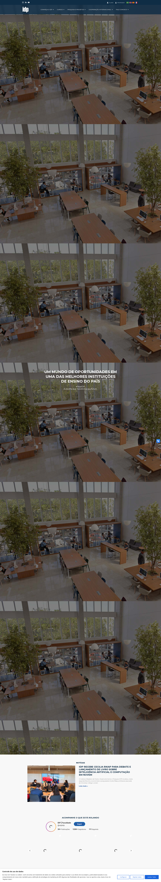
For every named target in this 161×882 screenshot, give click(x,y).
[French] (136, 2)
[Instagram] (23, 2)
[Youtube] (29, 2)
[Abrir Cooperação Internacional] (112, 10)
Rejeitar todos (137, 877)
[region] (80, 875)
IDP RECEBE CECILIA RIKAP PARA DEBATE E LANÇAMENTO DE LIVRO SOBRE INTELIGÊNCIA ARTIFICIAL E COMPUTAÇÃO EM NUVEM (105, 770)
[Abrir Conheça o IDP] (53, 10)
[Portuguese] (127, 2)
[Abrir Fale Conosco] (128, 10)
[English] (130, 2)
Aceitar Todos (152, 877)
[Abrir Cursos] (63, 10)
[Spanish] (133, 2)
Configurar (123, 877)
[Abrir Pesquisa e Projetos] (85, 10)
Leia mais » (83, 786)
